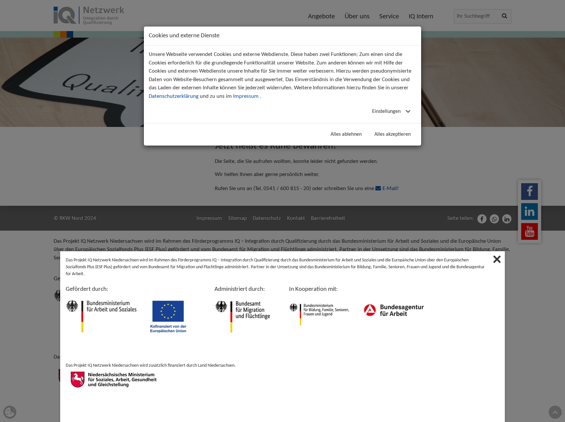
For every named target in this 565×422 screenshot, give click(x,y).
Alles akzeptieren (392, 134)
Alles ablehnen (346, 134)
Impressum (246, 96)
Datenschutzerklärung (173, 96)
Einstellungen (387, 111)
